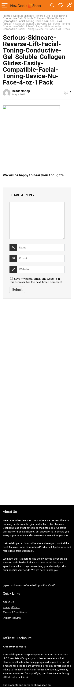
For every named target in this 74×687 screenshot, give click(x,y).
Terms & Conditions (15, 612)
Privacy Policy (11, 607)
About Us (8, 601)
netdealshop (21, 91)
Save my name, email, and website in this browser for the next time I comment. (36, 280)
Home (6, 16)
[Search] (52, 6)
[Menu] (4, 6)
